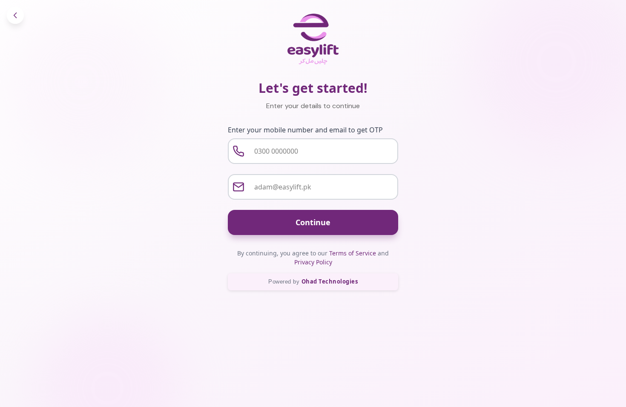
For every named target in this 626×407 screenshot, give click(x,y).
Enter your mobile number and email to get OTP (305, 130)
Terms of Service (352, 253)
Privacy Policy (313, 262)
